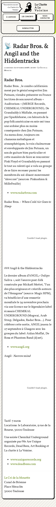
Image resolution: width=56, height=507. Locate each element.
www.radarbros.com (23, 193)
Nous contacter (45, 17)
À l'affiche (11, 17)
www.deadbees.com (23, 464)
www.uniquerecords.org (25, 460)
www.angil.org (19, 347)
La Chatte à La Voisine (28, 7)
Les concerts (27, 17)
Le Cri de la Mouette (17, 478)
